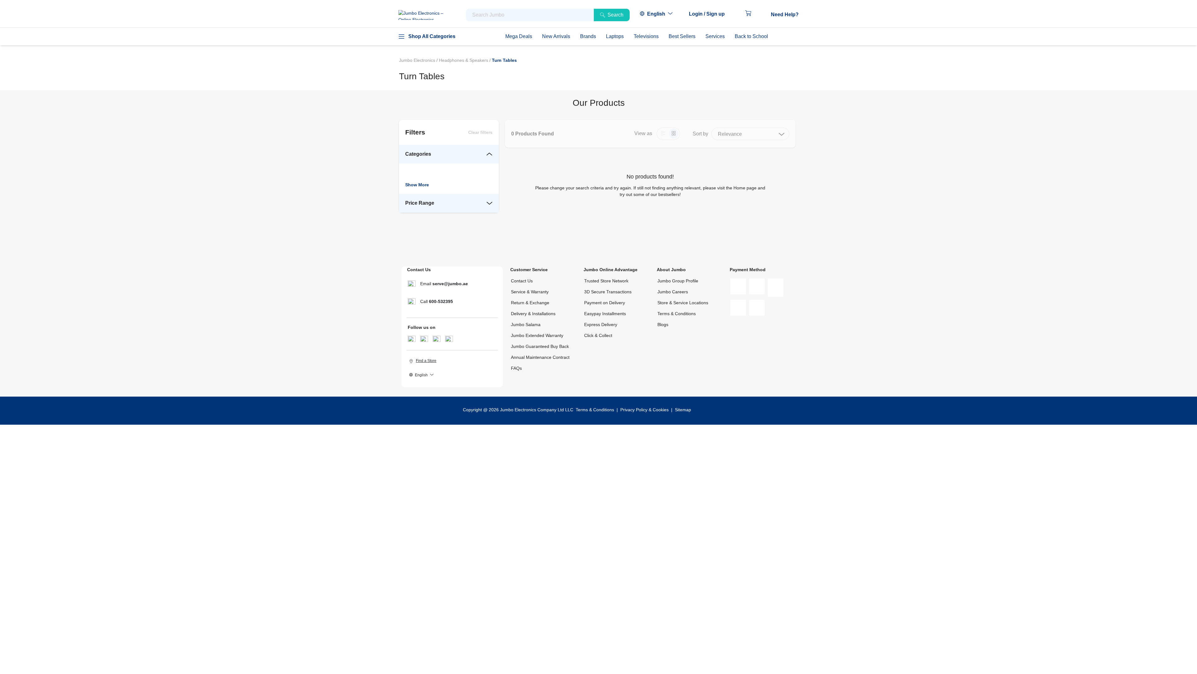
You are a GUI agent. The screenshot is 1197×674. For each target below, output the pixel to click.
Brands (588, 36)
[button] (710, 14)
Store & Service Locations (682, 302)
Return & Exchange (530, 302)
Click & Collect (598, 335)
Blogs (662, 324)
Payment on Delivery (604, 302)
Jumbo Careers (672, 291)
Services (715, 36)
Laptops (615, 36)
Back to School (751, 36)
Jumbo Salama (526, 324)
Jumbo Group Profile (677, 280)
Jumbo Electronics (417, 60)
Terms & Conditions (676, 313)
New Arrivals (556, 36)
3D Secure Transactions (608, 291)
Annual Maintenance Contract (540, 357)
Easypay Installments (605, 313)
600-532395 (441, 301)
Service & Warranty (530, 291)
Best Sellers (682, 36)
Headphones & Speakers (464, 60)
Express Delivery (600, 324)
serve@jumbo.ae (450, 283)
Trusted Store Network (606, 280)
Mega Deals (518, 36)
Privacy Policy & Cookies (644, 409)
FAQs (516, 368)
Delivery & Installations (533, 313)
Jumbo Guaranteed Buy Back (540, 346)
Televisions (646, 36)
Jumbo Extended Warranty (537, 335)
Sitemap (683, 409)
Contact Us (522, 280)
